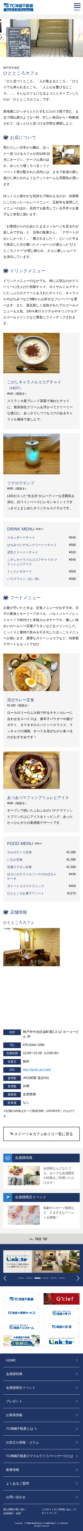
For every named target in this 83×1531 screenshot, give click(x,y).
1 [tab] (21, 1278)
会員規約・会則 (12, 1513)
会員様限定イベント (21, 1388)
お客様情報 (14, 1415)
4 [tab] (45, 1278)
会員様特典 (14, 1374)
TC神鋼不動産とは (19, 1428)
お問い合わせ (16, 1497)
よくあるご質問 (17, 1483)
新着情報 (12, 1470)
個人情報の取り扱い (14, 1509)
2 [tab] (29, 1278)
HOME (11, 1360)
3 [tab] (37, 1278)
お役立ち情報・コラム (22, 1442)
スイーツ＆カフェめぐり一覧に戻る (43, 1134)
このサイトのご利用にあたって (59, 1509)
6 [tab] (62, 1278)
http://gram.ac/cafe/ (37, 1069)
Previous (5, 1278)
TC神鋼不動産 (39, 1456)
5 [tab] (54, 1278)
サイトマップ (49, 1513)
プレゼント (14, 1401)
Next (77, 1278)
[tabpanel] (41, 1261)
